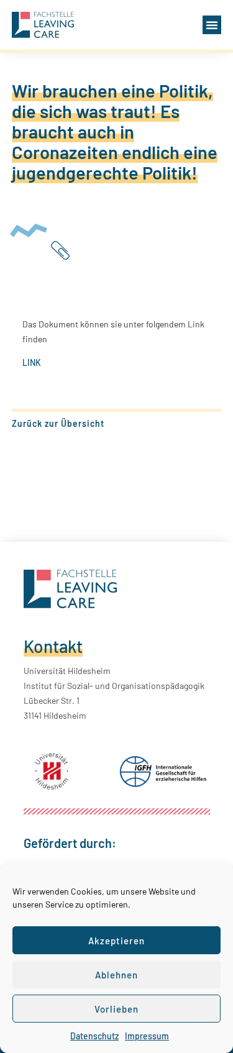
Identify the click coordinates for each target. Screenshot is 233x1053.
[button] (212, 25)
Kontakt (53, 646)
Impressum (147, 1036)
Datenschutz (94, 1036)
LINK (31, 362)
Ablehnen (116, 974)
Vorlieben (116, 1008)
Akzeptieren (116, 940)
